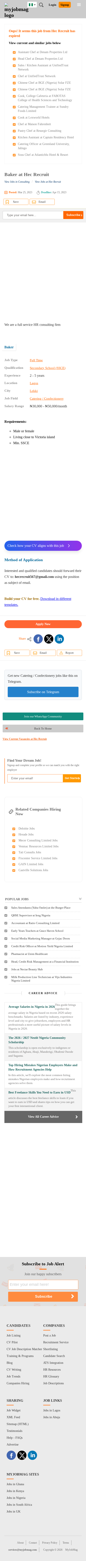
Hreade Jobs (26, 834)
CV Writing (14, 1369)
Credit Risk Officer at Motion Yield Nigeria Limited (42, 946)
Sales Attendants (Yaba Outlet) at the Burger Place (41, 907)
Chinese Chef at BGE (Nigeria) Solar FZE (44, 82)
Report (69, 652)
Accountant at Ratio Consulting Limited (35, 923)
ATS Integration (53, 1362)
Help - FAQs (14, 1437)
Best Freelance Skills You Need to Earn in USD (39, 1092)
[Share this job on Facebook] (38, 639)
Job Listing (14, 1335)
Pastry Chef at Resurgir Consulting (39, 130)
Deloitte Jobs (27, 828)
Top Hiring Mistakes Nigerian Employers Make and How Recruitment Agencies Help (42, 1067)
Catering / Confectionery (47, 398)
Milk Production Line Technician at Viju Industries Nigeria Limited (41, 978)
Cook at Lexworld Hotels (33, 117)
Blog (10, 1362)
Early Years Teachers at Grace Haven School (37, 930)
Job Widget (14, 1410)
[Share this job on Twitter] (48, 639)
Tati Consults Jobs (30, 852)
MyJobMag (71, 1549)
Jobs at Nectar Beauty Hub (27, 969)
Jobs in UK (14, 1511)
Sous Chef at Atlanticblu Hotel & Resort (43, 154)
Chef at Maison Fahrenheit (34, 124)
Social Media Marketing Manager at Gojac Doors (40, 938)
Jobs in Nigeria (16, 1498)
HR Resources (52, 1369)
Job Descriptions (53, 1383)
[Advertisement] (43, 272)
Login (52, 4)
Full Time (36, 360)
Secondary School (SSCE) (47, 368)
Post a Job (49, 1335)
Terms (66, 1542)
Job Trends (13, 1376)
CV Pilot (12, 1342)
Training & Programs (20, 1356)
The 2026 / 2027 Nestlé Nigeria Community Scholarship (37, 1040)
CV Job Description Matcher (24, 1349)
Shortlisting (50, 1349)
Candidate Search (54, 1356)
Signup (64, 4)
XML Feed (13, 1417)
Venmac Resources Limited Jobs (38, 846)
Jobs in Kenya (15, 1491)
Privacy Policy (49, 1542)
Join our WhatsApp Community (43, 716)
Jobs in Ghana (15, 1484)
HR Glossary (51, 1376)
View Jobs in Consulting (17, 181)
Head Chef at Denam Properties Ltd (40, 58)
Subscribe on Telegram (43, 692)
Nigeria (35, 4)
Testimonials (14, 1431)
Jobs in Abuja (51, 1417)
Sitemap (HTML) (18, 1424)
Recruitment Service (56, 1342)
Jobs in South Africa (19, 1504)
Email (42, 201)
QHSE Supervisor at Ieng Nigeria (30, 915)
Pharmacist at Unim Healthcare (29, 954)
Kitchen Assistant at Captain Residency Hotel (46, 137)
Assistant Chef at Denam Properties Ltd (42, 52)
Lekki (34, 391)
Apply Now (43, 624)
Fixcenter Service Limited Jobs (38, 858)
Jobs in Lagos (51, 1410)
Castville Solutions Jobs (33, 870)
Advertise (13, 1444)
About (20, 1542)
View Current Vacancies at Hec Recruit (25, 739)
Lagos (34, 383)
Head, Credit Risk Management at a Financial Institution (45, 961)
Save (16, 201)
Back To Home (43, 728)
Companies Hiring (18, 1383)
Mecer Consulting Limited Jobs (38, 840)
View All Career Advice (43, 1116)
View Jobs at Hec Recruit (48, 181)
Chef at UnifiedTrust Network (37, 76)
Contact (33, 1542)
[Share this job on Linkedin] (59, 639)
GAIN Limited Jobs (31, 864)
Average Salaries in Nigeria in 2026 (31, 1006)
